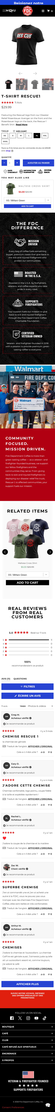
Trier (23, 706)
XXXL (5, 141)
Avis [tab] (5, 679)
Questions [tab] (20, 679)
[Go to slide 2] (19, 423)
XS (5, 136)
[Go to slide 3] (25, 423)
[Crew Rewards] (43, 11)
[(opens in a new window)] (45, 1019)
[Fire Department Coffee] (27, 11)
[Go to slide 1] (14, 423)
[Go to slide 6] (41, 423)
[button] (27, 102)
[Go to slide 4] (30, 423)
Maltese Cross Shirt (34, 186)
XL (37, 136)
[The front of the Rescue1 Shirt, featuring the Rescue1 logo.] (27, 44)
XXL (45, 136)
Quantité (6, 157)
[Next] (35, 73)
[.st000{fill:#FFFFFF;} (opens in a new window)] (20, 1019)
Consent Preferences (13, 1107)
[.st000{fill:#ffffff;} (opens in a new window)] (12, 1019)
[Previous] (20, 73)
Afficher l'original (40, 746)
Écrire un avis (30, 696)
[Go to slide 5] (35, 423)
